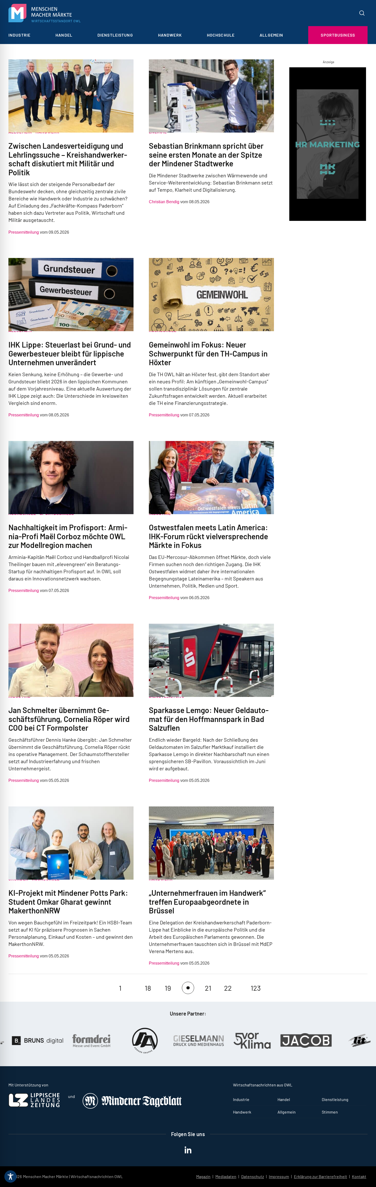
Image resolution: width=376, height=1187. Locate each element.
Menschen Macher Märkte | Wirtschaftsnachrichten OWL (73, 1176)
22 (228, 988)
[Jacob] (254, 1040)
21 (208, 988)
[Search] (362, 13)
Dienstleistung (115, 35)
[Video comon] (328, 145)
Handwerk (170, 35)
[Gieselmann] (146, 1040)
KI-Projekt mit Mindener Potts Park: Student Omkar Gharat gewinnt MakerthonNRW (68, 901)
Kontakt (359, 1176)
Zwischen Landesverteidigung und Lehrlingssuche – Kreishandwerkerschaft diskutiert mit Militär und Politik (67, 159)
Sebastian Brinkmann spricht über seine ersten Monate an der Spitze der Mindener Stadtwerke (206, 154)
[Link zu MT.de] (132, 1107)
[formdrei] (39, 1040)
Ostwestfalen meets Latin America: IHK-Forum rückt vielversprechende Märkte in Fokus (208, 536)
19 (168, 988)
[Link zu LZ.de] (34, 1105)
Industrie (19, 35)
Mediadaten (225, 1176)
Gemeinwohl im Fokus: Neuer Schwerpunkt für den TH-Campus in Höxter (208, 353)
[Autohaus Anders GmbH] (93, 1040)
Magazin (203, 1176)
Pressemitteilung (23, 232)
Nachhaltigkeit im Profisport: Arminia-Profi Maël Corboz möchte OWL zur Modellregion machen (67, 536)
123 (256, 988)
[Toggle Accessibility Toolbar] (10, 1176)
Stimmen (330, 1111)
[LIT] (308, 1040)
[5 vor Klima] (200, 1040)
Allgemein (271, 35)
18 (148, 988)
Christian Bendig (164, 202)
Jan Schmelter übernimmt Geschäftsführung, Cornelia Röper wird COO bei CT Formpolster (69, 718)
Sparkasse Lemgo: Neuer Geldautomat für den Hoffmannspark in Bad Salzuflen (209, 718)
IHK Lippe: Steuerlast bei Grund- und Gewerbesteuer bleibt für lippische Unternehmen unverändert (69, 353)
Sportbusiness (338, 35)
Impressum (279, 1176)
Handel (64, 35)
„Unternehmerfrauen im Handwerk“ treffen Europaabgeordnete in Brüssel (207, 901)
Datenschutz (252, 1176)
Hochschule (221, 35)
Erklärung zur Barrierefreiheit (320, 1176)
